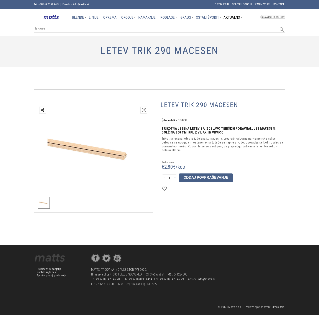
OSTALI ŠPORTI (207, 17)
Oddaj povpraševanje (206, 177)
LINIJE (94, 17)
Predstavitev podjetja (49, 268)
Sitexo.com (278, 306)
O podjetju (222, 4)
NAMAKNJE (147, 17)
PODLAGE (167, 17)
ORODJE (127, 17)
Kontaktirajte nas (46, 272)
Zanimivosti (262, 4)
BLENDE (78, 17)
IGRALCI (185, 17)
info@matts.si (206, 279)
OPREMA (110, 17)
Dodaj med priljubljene (185, 188)
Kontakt (278, 4)
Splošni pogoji (242, 4)
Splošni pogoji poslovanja (51, 275)
